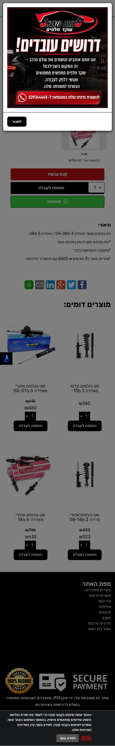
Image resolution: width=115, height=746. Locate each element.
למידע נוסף (67, 738)
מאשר (86, 738)
